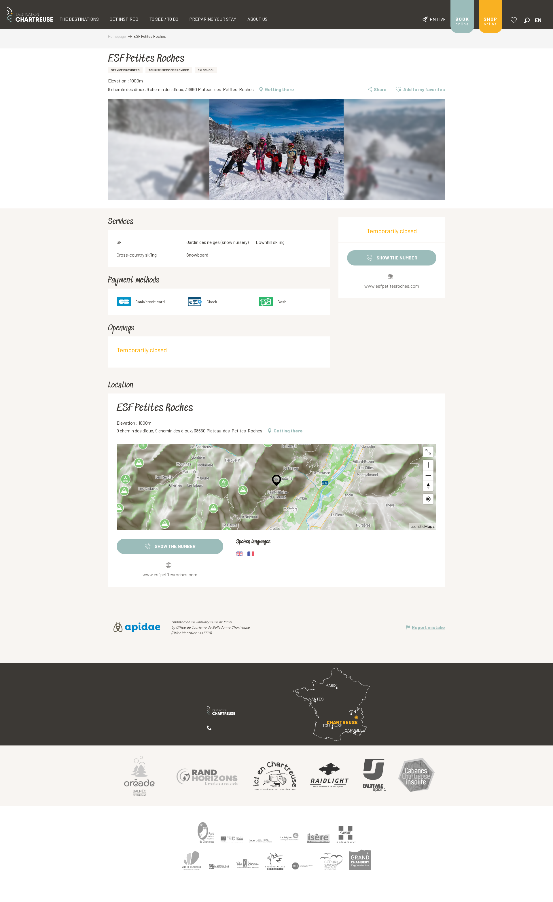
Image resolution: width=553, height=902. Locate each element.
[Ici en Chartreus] (274, 775)
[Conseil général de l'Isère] (318, 838)
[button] (527, 20)
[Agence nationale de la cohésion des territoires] (260, 840)
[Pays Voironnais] (247, 864)
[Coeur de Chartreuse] (191, 860)
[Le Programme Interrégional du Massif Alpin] (231, 839)
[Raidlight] (329, 775)
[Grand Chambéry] (360, 859)
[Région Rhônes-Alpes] (289, 836)
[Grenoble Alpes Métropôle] (275, 861)
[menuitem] (29, 14)
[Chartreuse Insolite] (416, 775)
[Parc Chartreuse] (205, 832)
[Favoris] (514, 20)
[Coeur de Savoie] (331, 861)
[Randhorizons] (207, 775)
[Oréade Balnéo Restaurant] (139, 775)
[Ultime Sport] (374, 775)
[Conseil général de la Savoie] (346, 834)
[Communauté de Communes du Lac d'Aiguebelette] (302, 866)
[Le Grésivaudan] (218, 866)
